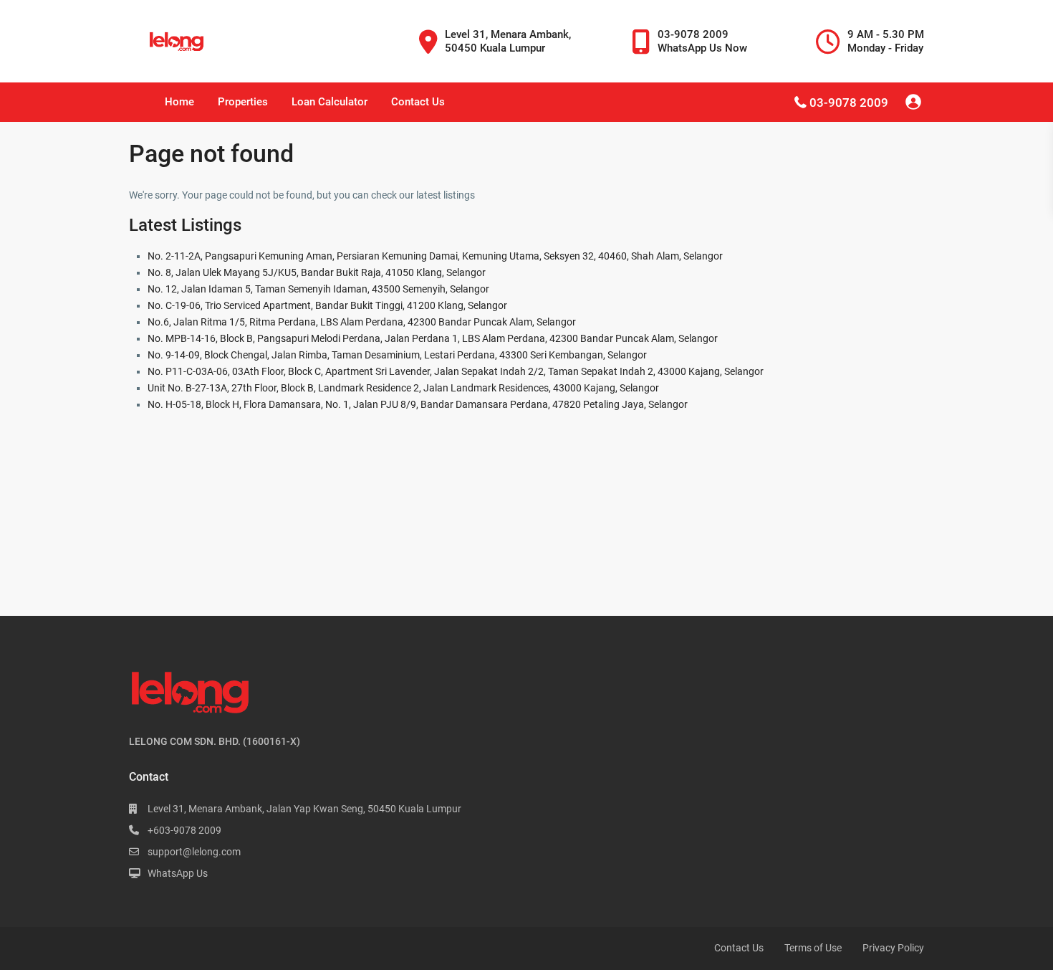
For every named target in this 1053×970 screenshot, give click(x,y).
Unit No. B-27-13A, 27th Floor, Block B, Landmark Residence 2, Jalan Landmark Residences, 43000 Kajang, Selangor (403, 388)
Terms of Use (813, 948)
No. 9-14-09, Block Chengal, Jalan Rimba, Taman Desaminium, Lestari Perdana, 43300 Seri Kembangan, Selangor (397, 355)
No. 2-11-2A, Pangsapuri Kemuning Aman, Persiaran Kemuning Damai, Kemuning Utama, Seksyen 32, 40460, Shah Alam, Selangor (435, 256)
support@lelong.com (194, 851)
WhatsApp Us (178, 873)
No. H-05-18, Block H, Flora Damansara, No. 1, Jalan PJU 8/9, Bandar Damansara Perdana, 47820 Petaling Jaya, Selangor (418, 404)
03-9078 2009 (848, 102)
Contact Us (418, 101)
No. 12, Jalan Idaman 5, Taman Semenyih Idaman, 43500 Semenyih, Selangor (318, 289)
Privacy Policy (893, 948)
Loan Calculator (329, 101)
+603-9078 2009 (184, 830)
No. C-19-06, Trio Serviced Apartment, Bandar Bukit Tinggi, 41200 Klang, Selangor (327, 305)
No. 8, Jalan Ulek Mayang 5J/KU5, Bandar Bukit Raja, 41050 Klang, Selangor (317, 272)
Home (179, 101)
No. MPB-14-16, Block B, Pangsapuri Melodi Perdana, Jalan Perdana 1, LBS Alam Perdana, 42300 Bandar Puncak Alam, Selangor (433, 338)
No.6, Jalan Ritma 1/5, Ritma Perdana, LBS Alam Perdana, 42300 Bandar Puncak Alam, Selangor (362, 322)
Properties (243, 101)
